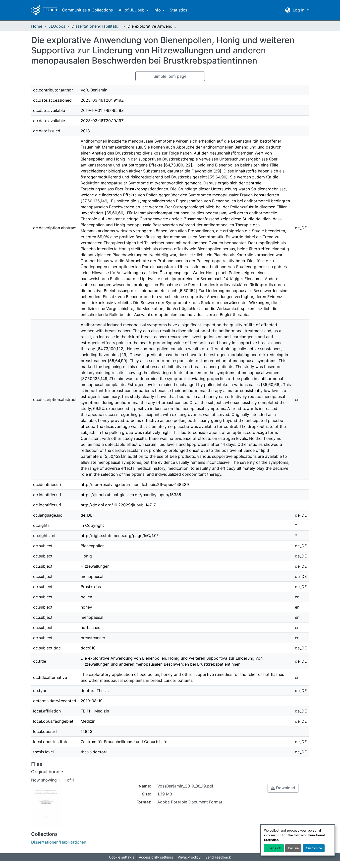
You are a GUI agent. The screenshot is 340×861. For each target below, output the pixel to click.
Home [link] (36, 26)
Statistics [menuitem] (178, 9)
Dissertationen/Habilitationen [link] (96, 26)
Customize (314, 848)
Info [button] (157, 9)
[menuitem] (133, 10)
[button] (44, 10)
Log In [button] (299, 9)
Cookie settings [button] (121, 857)
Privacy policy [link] (189, 857)
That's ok (274, 848)
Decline (293, 848)
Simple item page (170, 76)
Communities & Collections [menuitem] (87, 9)
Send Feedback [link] (218, 857)
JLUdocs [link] (57, 26)
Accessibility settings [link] (156, 857)
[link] (283, 787)
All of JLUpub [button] (132, 9)
